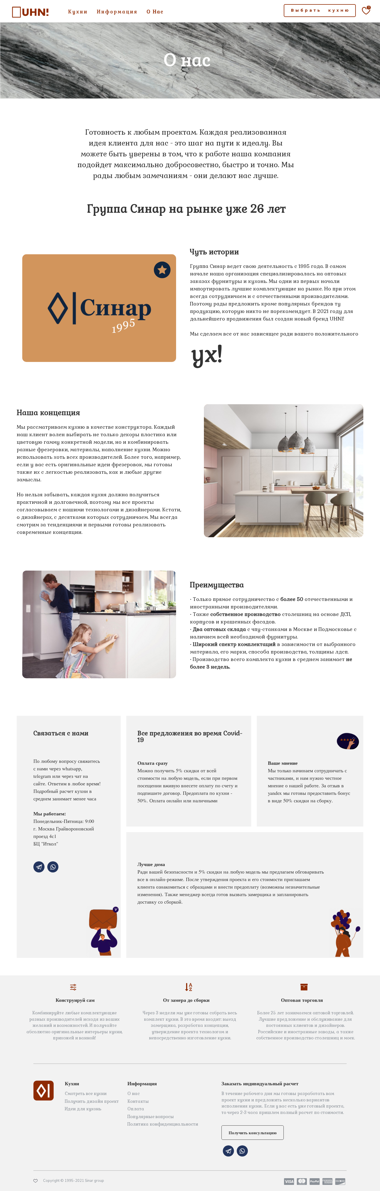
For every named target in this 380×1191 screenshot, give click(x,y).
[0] (362, 18)
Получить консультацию (253, 1133)
